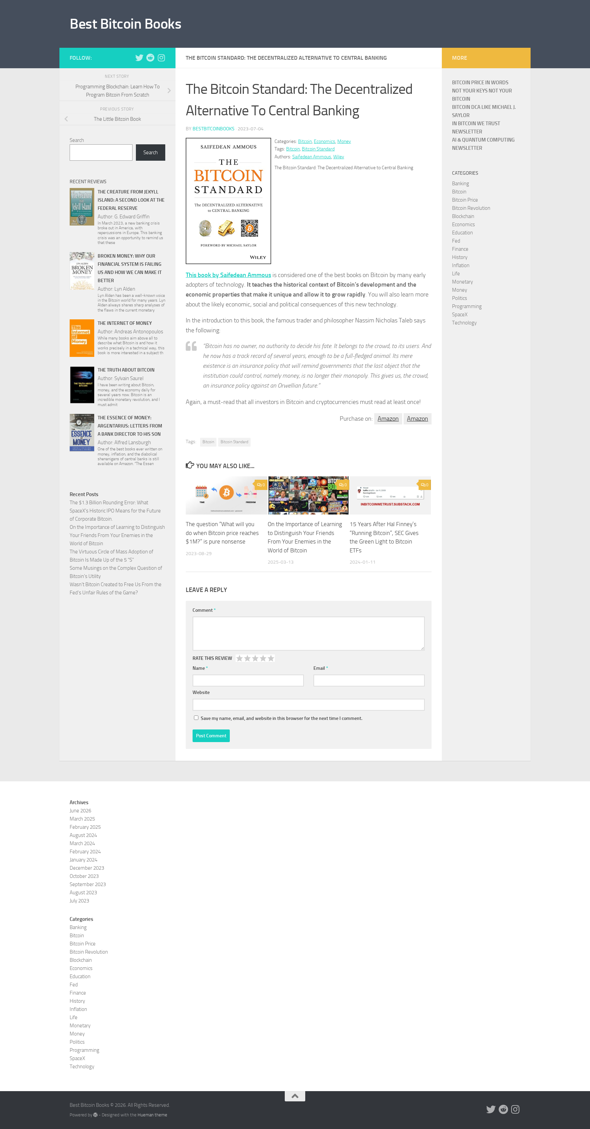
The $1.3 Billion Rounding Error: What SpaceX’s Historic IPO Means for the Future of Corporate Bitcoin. (115, 511)
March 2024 (82, 843)
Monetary (462, 282)
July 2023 (79, 901)
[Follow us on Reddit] (150, 58)
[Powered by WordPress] (95, 1115)
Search (77, 140)
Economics (324, 141)
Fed (456, 241)
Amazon (388, 418)
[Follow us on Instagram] (161, 58)
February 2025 (85, 827)
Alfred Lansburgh (132, 442)
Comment (204, 610)
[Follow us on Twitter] (139, 58)
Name (200, 668)
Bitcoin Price (465, 200)
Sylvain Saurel (128, 378)
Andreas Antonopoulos (138, 332)
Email (320, 668)
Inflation (460, 265)
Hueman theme (152, 1114)
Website (201, 692)
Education (462, 233)
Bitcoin (305, 141)
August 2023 (83, 892)
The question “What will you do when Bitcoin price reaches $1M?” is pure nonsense (222, 533)
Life (456, 274)
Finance (460, 249)
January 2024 (83, 860)
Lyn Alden (124, 289)
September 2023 (88, 884)
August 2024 (83, 835)
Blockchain (463, 216)
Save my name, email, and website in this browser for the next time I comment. (281, 718)
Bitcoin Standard (318, 149)
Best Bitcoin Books (125, 23)
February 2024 (85, 852)
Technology (464, 323)
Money (344, 141)
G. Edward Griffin (132, 217)
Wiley (338, 157)
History (459, 257)
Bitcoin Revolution (471, 208)
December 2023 (87, 868)
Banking (460, 183)
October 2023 (84, 876)
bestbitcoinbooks (214, 129)
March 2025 (82, 819)
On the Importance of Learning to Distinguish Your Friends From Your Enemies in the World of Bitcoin (117, 535)
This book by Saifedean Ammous (228, 275)
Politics (459, 298)
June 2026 (80, 811)
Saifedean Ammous (311, 157)
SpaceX (459, 315)
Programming (467, 306)
